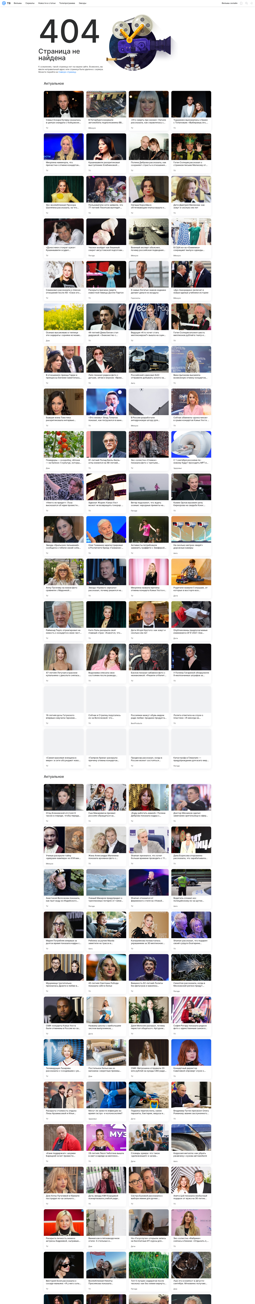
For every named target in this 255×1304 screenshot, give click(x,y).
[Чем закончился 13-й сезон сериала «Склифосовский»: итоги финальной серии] (149, 961)
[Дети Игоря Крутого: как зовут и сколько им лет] (149, 621)
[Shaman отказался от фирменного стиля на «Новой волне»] (149, 1144)
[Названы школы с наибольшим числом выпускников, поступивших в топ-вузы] (106, 1272)
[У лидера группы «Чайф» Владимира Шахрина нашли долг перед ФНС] (106, 961)
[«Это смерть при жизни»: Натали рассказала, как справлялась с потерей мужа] (149, 111)
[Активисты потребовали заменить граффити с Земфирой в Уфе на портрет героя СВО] (149, 536)
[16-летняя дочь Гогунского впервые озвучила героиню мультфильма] (64, 706)
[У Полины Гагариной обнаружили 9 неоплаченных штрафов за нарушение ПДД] (191, 664)
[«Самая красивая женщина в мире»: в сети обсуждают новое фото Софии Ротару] (64, 749)
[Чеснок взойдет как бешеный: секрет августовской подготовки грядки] (106, 238)
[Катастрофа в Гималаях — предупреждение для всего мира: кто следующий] (191, 749)
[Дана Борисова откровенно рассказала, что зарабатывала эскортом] (191, 1102)
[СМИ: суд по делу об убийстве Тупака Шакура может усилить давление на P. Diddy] (106, 919)
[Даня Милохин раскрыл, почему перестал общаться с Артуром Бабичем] (149, 1272)
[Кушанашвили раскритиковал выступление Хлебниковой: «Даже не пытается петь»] (106, 153)
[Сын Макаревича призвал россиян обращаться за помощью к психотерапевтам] (106, 1059)
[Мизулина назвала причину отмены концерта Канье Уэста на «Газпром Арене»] (149, 579)
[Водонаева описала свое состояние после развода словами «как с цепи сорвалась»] (106, 664)
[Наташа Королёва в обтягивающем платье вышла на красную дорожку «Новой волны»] (149, 196)
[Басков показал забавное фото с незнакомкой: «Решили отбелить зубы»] (149, 664)
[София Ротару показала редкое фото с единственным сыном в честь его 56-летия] (191, 1272)
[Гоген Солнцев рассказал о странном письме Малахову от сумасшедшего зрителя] (191, 153)
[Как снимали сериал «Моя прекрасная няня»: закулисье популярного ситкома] (64, 1004)
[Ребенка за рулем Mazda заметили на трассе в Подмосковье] (106, 1187)
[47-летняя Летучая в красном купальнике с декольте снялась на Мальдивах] (64, 664)
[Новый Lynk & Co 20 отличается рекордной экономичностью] (149, 1004)
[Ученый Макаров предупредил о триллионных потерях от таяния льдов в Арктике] (106, 1144)
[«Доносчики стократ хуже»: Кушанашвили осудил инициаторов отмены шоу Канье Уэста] (64, 238)
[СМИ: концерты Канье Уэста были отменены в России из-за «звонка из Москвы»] (64, 1272)
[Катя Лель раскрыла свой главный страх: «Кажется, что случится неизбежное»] (106, 621)
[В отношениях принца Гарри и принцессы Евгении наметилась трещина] (64, 366)
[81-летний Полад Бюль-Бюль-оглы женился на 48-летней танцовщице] (106, 451)
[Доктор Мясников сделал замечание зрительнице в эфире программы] (191, 1059)
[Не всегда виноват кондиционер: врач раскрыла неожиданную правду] (106, 1004)
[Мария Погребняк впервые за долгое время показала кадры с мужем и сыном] (64, 1187)
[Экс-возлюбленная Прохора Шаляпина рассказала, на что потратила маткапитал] (64, 196)
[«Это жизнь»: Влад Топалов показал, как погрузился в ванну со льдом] (106, 408)
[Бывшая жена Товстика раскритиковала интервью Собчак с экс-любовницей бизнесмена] (64, 408)
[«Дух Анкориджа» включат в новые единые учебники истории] (191, 281)
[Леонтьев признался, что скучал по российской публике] (191, 834)
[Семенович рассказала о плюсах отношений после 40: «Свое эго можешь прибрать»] (64, 281)
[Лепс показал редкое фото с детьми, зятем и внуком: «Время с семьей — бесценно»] (106, 366)
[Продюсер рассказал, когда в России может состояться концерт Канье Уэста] (149, 749)
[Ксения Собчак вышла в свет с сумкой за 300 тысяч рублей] (191, 791)
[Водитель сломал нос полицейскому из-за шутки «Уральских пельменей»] (191, 1144)
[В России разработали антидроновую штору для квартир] (149, 408)
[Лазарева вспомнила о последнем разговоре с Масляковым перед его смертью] (191, 876)
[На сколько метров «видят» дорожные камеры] (191, 536)
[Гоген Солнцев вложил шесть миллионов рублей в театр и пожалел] (191, 323)
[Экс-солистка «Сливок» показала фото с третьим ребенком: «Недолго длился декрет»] (149, 451)
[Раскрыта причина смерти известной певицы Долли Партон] (106, 281)
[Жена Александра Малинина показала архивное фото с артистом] (106, 1102)
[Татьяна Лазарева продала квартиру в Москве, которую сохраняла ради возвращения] (106, 791)
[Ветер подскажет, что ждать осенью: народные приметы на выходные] (149, 493)
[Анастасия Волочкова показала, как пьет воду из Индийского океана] (64, 1144)
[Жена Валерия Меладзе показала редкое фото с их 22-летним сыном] (191, 961)
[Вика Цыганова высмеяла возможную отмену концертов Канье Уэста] (191, 366)
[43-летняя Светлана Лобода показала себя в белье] (106, 1229)
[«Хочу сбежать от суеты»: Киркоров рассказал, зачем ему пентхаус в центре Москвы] (191, 919)
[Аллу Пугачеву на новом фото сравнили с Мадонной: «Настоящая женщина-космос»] (64, 579)
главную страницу (67, 72)
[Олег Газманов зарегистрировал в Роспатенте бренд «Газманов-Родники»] (106, 536)
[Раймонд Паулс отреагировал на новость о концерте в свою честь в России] (64, 621)
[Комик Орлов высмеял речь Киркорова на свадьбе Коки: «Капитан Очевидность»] (191, 493)
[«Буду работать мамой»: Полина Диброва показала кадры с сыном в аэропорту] (149, 1059)
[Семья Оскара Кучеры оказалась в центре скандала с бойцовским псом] (64, 111)
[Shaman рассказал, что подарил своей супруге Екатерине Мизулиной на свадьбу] (191, 1187)
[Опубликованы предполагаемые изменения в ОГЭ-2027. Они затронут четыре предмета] (191, 621)
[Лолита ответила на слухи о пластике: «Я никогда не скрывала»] (191, 706)
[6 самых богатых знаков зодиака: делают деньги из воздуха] (149, 281)
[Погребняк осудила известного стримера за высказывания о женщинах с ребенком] (149, 791)
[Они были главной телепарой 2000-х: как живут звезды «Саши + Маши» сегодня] (64, 919)
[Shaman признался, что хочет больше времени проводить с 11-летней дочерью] (149, 1102)
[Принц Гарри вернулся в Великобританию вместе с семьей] (149, 876)
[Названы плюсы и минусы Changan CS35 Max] (64, 834)
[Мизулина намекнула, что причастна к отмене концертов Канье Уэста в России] (64, 153)
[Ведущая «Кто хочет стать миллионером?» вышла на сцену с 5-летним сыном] (149, 323)
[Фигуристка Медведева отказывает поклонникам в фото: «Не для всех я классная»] (106, 876)
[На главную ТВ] (8, 3)
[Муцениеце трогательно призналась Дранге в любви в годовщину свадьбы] (64, 1229)
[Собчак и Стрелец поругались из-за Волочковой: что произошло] (106, 706)
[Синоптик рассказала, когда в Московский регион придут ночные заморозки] (191, 1229)
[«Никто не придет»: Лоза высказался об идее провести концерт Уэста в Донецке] (64, 493)
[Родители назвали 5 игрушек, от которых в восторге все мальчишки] (191, 579)
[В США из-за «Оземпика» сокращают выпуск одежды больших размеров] (191, 238)
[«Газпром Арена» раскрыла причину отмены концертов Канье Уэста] (106, 749)
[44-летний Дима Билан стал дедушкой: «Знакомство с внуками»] (106, 323)
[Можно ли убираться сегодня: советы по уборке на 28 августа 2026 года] (64, 876)
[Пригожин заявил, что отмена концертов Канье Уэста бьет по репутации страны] (106, 834)
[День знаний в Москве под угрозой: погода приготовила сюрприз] (64, 791)
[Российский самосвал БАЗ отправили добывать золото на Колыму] (149, 366)
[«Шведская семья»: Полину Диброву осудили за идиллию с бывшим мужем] (149, 834)
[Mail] (4, 3)
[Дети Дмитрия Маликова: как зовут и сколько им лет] (191, 196)
